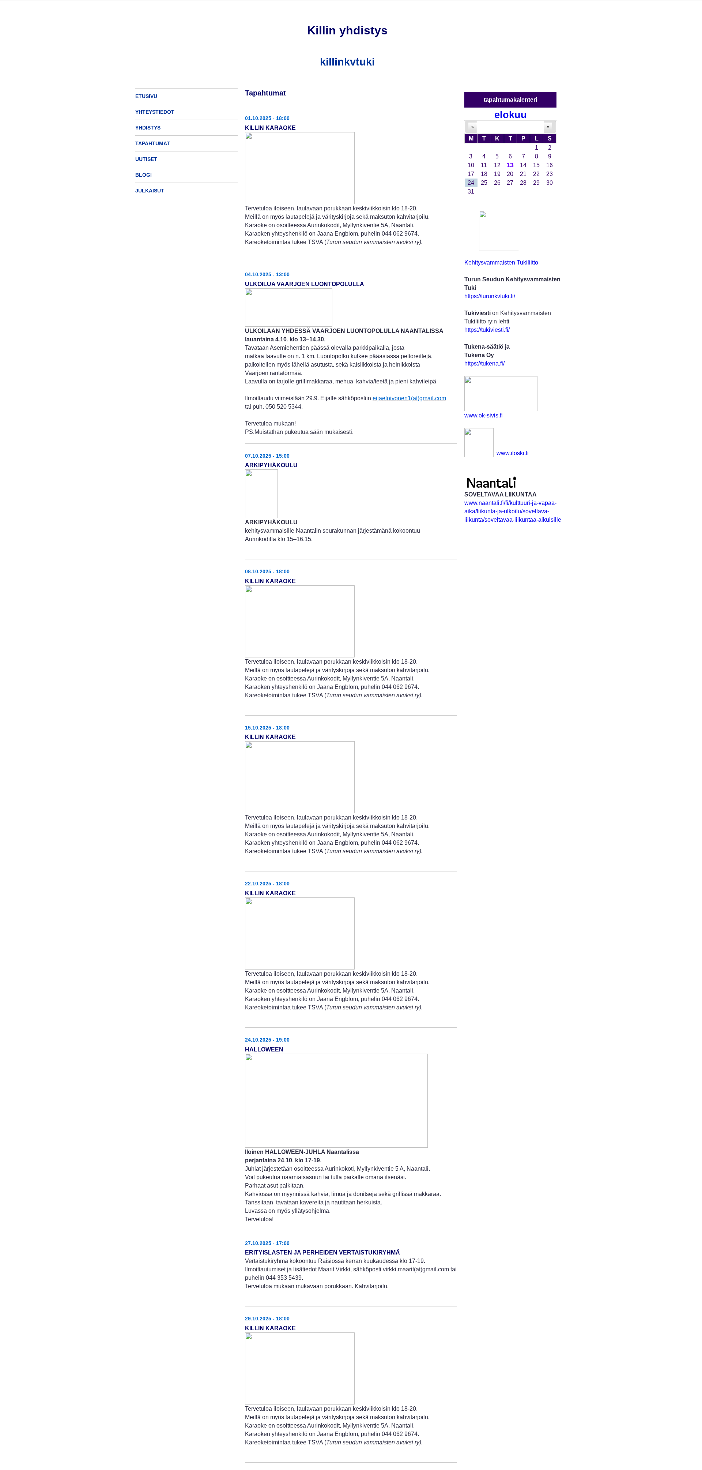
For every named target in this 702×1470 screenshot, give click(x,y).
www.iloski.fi (513, 453)
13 (510, 165)
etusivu (146, 96)
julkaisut (149, 191)
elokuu (510, 114)
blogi (143, 175)
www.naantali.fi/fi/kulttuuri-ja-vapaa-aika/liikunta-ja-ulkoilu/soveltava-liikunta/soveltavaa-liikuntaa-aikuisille (512, 511)
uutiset (146, 159)
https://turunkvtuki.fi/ (489, 296)
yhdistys (148, 128)
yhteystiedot (154, 112)
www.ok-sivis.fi (483, 415)
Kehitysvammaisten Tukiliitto (501, 262)
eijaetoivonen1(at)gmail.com (409, 398)
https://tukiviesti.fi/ (487, 330)
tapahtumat (152, 143)
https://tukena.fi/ (484, 363)
